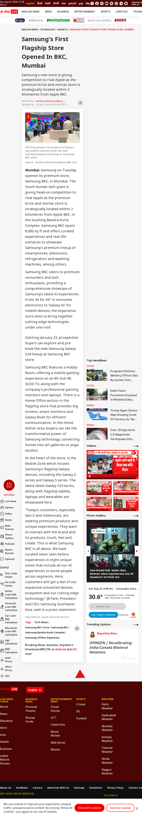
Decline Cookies (120, 808)
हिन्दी (39, 3)
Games (9, 507)
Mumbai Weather (107, 728)
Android (60, 649)
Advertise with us (137, 3)
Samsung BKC (59, 627)
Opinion (10, 559)
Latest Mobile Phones (5, 759)
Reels (8, 520)
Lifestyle (122, 11)
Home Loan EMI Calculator (11, 594)
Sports (105, 11)
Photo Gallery (9, 536)
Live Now (10, 501)
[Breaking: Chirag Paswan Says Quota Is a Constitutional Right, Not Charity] (113, 464)
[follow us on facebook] (97, 3)
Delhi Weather (107, 706)
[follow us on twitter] (92, 3)
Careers (37, 788)
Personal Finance (31, 708)
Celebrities (58, 724)
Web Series (58, 742)
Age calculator (11, 642)
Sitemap (79, 788)
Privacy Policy (115, 788)
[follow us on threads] (102, 3)
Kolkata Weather (107, 739)
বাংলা (64, 3)
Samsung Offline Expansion (42, 637)
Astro (3, 728)
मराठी (47, 3)
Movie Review (9, 551)
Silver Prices (8, 668)
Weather (107, 699)
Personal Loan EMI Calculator (11, 607)
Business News (31, 700)
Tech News (41, 622)
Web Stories (9, 527)
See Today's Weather (103, 614)
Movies (55, 749)
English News (30, 11)
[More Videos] (136, 446)
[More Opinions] (136, 624)
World (4, 707)
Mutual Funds (30, 719)
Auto (3, 735)
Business (63, 11)
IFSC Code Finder (11, 575)
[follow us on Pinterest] (116, 3)
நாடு (81, 3)
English (30, 3)
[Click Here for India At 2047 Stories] (20, 20)
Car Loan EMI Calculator (11, 619)
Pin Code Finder (10, 584)
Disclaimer (95, 788)
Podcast (10, 543)
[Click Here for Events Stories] (120, 20)
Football (81, 718)
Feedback (22, 788)
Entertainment (84, 11)
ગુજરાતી (72, 3)
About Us (5, 788)
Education (6, 721)
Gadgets (62, 29)
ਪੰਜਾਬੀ (56, 3)
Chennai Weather (107, 749)
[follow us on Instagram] (111, 3)
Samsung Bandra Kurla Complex (45, 632)
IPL (78, 711)
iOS (74, 649)
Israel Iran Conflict (99, 20)
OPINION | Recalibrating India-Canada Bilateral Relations (110, 647)
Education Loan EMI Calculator (11, 631)
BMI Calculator (11, 650)
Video (8, 513)
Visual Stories (55, 708)
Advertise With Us (58, 788)
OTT (54, 718)
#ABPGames (36, 20)
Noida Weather (107, 760)
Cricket (80, 704)
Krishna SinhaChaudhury (49, 101)
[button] (9, 488)
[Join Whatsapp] (126, 3)
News (48, 11)
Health (4, 742)
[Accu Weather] (133, 615)
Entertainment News (58, 700)
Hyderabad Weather (109, 717)
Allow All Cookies (89, 808)
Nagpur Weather (107, 771)
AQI (7, 675)
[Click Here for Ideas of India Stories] (78, 20)
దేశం (88, 3)
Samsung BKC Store (37, 627)
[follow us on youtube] (107, 3)
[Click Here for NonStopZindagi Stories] (58, 20)
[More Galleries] (136, 515)
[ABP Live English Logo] (9, 12)
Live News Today (6, 700)
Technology (47, 29)
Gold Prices (8, 659)
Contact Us (135, 788)
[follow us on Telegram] (121, 3)
